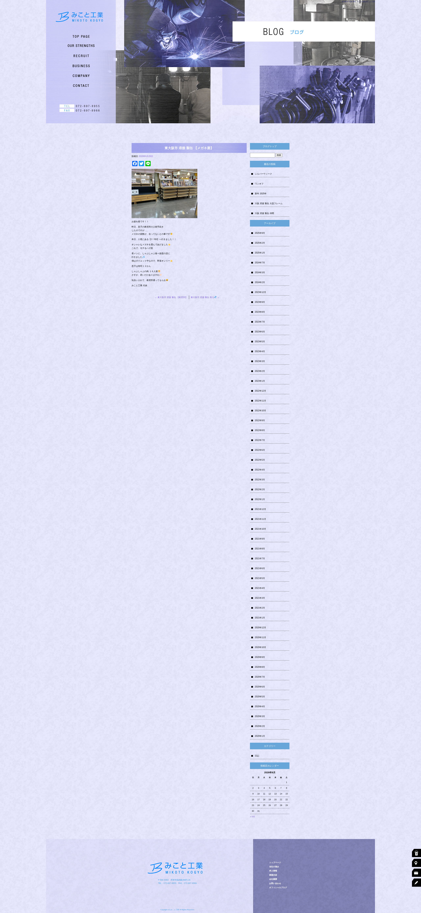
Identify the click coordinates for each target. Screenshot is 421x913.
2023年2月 (260, 371)
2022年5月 (260, 460)
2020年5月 (260, 696)
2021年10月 (260, 529)
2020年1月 (260, 736)
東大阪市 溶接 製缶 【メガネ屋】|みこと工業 (358, 1)
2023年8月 (260, 312)
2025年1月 (260, 253)
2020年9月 (260, 657)
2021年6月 (260, 568)
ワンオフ (259, 183)
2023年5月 (260, 341)
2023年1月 (260, 381)
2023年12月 (260, 292)
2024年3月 (260, 272)
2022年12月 (260, 391)
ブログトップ (270, 146)
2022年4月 (260, 470)
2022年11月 (260, 400)
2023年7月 (260, 322)
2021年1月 (260, 617)
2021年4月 (260, 588)
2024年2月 (260, 282)
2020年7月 (260, 677)
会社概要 (75, 76)
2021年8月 (260, 548)
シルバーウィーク (263, 174)
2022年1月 (260, 499)
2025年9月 (260, 233)
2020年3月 (260, 716)
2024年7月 (260, 262)
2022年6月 (260, 450)
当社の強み (75, 46)
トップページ (75, 36)
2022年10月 (260, 410)
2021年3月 (260, 598)
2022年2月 (260, 489)
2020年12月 (260, 627)
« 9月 (252, 817)
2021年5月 (260, 578)
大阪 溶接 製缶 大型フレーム (269, 203)
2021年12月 (260, 509)
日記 (257, 756)
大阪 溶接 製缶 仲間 (264, 213)
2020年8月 (260, 667)
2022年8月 (260, 430)
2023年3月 (260, 361)
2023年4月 (260, 351)
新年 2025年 (261, 193)
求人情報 (75, 56)
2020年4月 (260, 706)
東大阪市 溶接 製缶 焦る (205, 297)
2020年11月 (260, 637)
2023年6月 (260, 331)
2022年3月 (260, 479)
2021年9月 (260, 539)
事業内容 (75, 66)
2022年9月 (260, 420)
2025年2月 (260, 243)
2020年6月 (260, 686)
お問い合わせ (75, 85)
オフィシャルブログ (278, 887)
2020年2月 (260, 726)
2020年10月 (260, 647)
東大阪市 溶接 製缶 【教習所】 (171, 297)
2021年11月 (260, 519)
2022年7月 (260, 440)
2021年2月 (260, 608)
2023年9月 (260, 302)
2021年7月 (260, 558)
